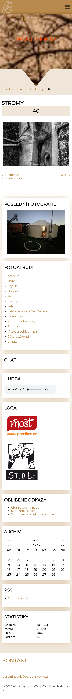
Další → (65, 175)
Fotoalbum (22, 89)
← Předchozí (11, 175)
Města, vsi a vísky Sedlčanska (27, 311)
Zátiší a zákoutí (18, 336)
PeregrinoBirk (36, 39)
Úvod (6, 89)
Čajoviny (13, 286)
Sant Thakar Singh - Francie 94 (32, 514)
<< (9, 540)
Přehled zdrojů (18, 598)
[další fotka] (65, 144)
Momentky (15, 316)
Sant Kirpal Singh (23, 511)
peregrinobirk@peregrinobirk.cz (25, 676)
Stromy (38, 89)
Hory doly (14, 291)
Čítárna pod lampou (25, 507)
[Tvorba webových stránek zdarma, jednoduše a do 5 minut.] (31, 687)
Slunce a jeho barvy (21, 321)
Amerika (13, 276)
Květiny (13, 301)
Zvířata (12, 341)
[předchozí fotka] (7, 144)
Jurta (11, 296)
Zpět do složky (12, 178)
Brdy (11, 281)
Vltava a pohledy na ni (23, 331)
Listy (11, 306)
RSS (36, 686)
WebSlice (48, 686)
